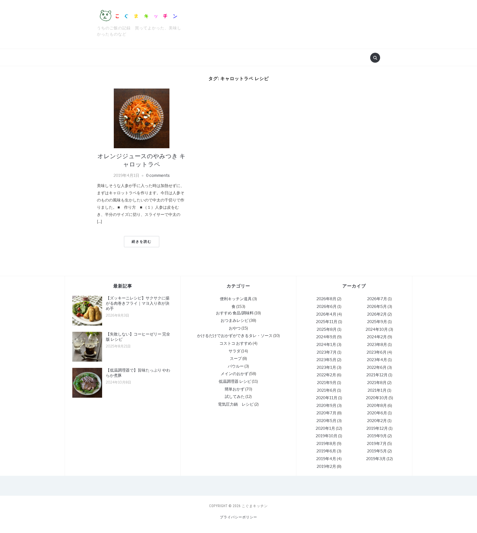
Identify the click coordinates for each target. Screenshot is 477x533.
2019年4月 (326, 458)
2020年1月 (325, 428)
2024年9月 (326, 337)
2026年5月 (377, 306)
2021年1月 (377, 390)
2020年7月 (326, 413)
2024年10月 (377, 329)
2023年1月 (326, 367)
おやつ (235, 328)
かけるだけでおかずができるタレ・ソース (235, 335)
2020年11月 (326, 397)
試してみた (235, 396)
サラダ (234, 351)
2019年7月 (377, 443)
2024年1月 (326, 344)
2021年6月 (326, 390)
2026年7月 (377, 298)
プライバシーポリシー (238, 517)
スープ (236, 358)
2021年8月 (377, 382)
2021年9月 (326, 382)
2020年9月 (326, 405)
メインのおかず (234, 373)
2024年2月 (377, 337)
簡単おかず (234, 389)
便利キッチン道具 (236, 298)
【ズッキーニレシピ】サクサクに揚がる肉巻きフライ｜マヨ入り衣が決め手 (137, 303)
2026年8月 (326, 298)
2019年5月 (377, 451)
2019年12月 (377, 428)
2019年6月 (326, 451)
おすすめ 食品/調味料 (235, 313)
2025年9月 (377, 321)
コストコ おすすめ (235, 343)
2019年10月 (326, 436)
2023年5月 (326, 359)
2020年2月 (377, 420)
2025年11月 (326, 321)
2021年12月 (377, 375)
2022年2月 (326, 375)
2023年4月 (377, 359)
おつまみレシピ (234, 320)
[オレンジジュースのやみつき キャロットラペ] (141, 118)
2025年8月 (327, 329)
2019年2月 (326, 466)
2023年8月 (377, 344)
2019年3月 (376, 458)
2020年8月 (377, 405)
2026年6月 (327, 306)
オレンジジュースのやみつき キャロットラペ (141, 160)
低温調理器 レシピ (235, 381)
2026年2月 (377, 314)
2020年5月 (326, 420)
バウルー (236, 366)
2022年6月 (377, 367)
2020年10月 (377, 397)
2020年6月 (377, 413)
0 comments (158, 175)
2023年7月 (327, 352)
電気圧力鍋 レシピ (236, 404)
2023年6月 (377, 352)
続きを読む (142, 241)
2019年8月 (326, 443)
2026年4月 (326, 314)
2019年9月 (377, 436)
